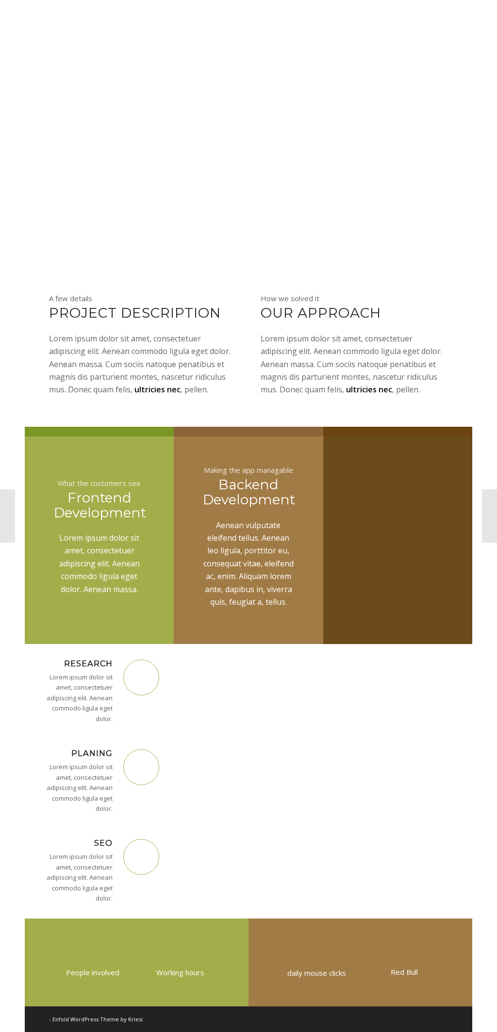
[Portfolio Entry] (7, 516)
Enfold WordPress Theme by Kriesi (97, 1019)
